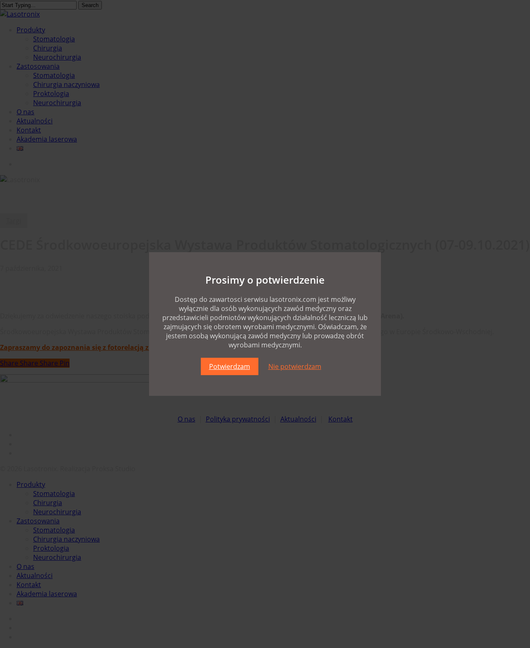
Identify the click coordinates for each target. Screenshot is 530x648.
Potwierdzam (229, 366)
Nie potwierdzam (294, 366)
